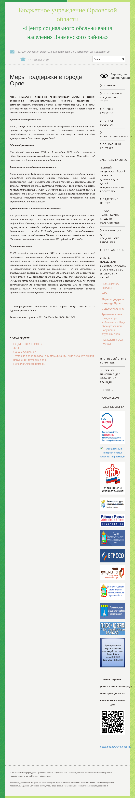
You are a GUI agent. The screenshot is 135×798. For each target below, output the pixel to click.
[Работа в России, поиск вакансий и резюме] (112, 520)
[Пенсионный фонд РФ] (112, 478)
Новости (107, 390)
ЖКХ (16, 348)
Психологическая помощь (29, 363)
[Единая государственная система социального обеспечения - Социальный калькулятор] (112, 555)
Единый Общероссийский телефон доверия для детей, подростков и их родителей (112, 179)
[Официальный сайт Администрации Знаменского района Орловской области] (112, 610)
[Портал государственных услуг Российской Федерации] (112, 427)
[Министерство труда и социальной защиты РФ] (112, 504)
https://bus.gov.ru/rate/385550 (115, 746)
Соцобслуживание (24, 352)
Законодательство (113, 160)
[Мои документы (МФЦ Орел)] (112, 572)
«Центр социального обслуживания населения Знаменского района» (67, 23)
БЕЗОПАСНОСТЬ (113, 250)
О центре (109, 85)
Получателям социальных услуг (111, 97)
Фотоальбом (109, 397)
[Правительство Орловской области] (112, 538)
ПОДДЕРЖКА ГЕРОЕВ (27, 344)
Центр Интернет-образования (38, 776)
